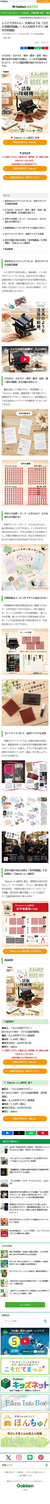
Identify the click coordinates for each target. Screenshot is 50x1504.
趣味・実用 (7, 37)
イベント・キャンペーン (9, 13)
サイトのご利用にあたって (36, 1472)
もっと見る (25, 1305)
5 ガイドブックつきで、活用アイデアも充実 (23, 234)
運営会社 (20, 1472)
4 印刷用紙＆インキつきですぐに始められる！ (24, 228)
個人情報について (26, 1475)
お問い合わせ (9, 1472)
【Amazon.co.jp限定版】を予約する (25, 951)
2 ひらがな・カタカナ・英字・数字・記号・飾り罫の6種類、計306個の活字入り (24, 211)
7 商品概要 (8, 249)
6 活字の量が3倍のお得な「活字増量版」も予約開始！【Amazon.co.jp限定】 (25, 241)
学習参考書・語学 (37, 13)
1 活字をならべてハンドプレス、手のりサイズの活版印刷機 (24, 202)
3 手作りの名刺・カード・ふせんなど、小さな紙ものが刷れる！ (24, 220)
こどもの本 (24, 13)
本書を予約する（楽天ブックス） (25, 177)
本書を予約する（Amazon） (25, 142)
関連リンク (7, 1465)
